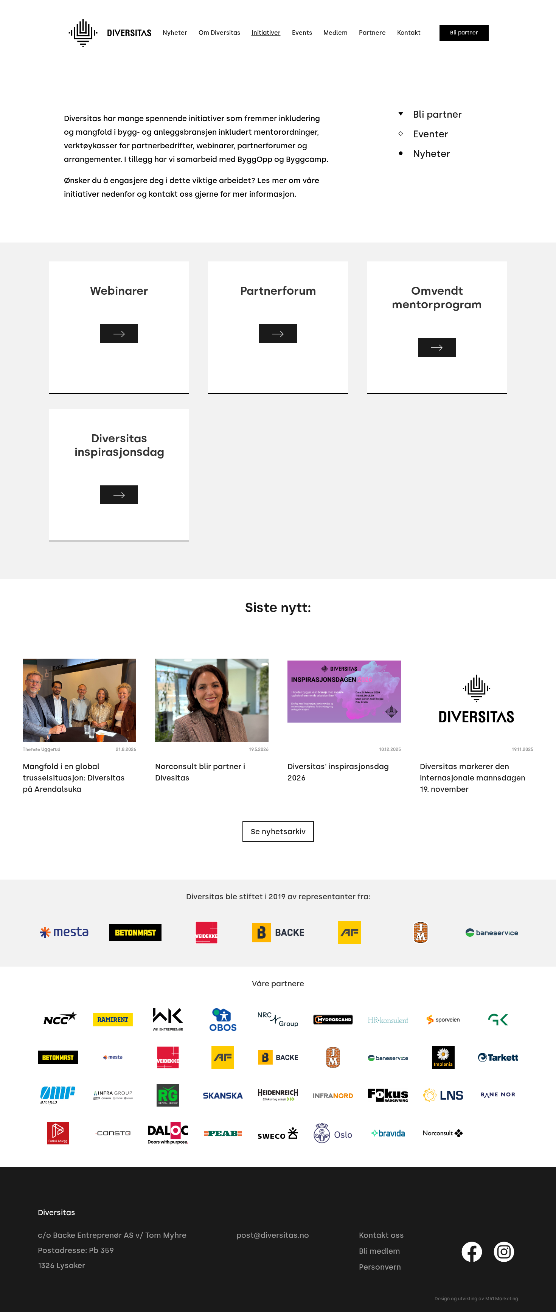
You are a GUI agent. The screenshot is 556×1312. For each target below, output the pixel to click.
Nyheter (175, 32)
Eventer (430, 134)
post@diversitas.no (272, 1235)
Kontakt (409, 32)
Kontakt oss (381, 1235)
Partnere (372, 32)
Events (302, 32)
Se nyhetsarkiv (278, 831)
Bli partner (437, 114)
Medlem (335, 32)
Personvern (380, 1267)
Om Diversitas (219, 32)
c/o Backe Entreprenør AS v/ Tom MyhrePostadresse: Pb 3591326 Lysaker (112, 1250)
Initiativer (266, 32)
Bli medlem (379, 1251)
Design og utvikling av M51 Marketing (476, 1298)
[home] (109, 33)
